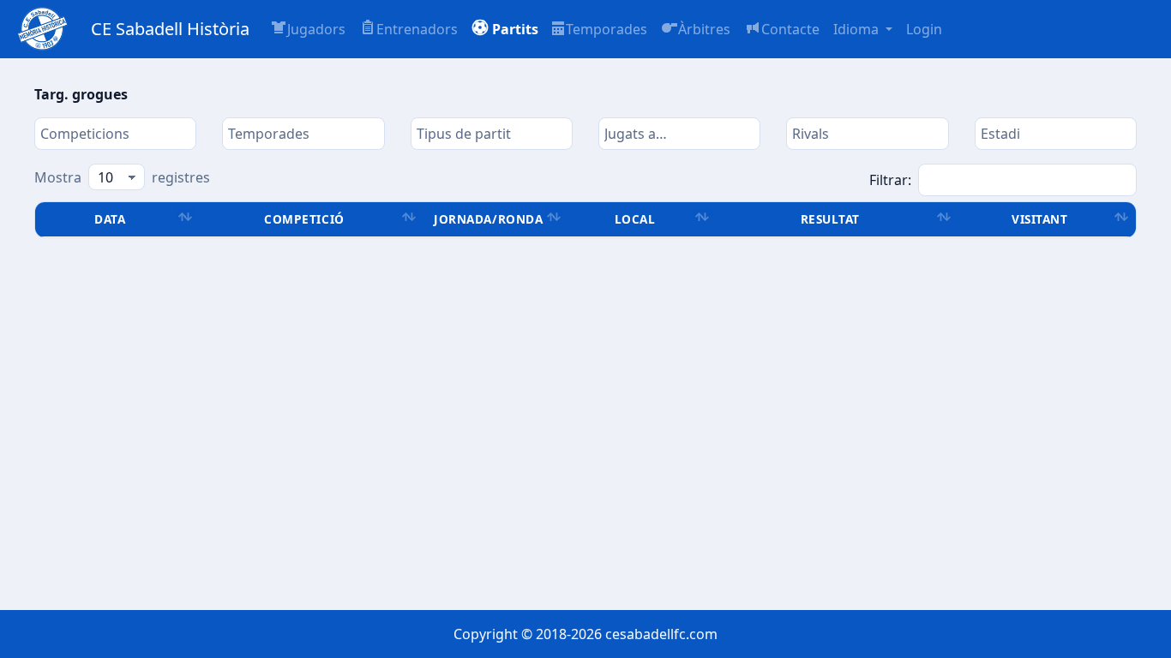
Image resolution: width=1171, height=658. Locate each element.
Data (109, 219)
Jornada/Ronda (488, 219)
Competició (304, 219)
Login (924, 29)
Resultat (830, 219)
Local (635, 219)
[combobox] (115, 133)
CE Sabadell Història (170, 28)
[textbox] (115, 133)
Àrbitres (704, 29)
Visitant (1039, 219)
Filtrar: (890, 179)
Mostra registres (122, 177)
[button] (505, 29)
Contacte (790, 29)
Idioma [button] (857, 29)
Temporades (606, 29)
